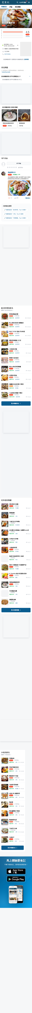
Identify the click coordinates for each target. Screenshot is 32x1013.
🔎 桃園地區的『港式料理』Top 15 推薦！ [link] (15, 209)
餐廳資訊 (4, 6)
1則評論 (28, 36)
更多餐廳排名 (15, 403)
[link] (17, 318)
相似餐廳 (17, 7)
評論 (11, 7)
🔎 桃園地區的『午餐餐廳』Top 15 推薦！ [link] (15, 218)
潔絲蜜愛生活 (12, 172)
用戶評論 (4, 158)
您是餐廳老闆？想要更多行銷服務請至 (16, 59)
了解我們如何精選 (5, 72)
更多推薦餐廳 (15, 610)
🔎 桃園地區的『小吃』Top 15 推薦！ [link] (14, 214)
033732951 (7, 54)
